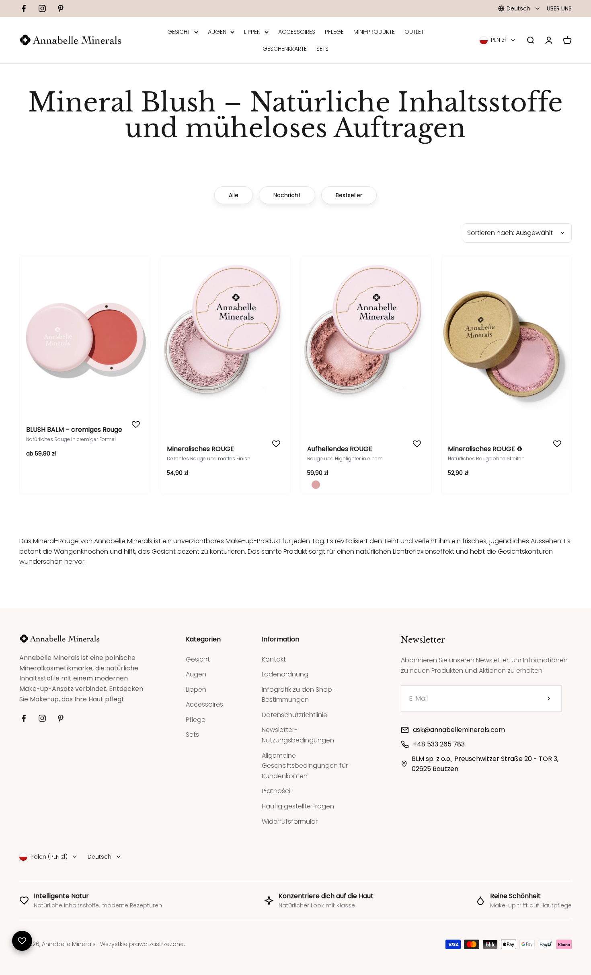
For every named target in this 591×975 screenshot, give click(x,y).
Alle (233, 195)
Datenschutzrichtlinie (294, 714)
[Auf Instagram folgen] (42, 8)
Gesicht (198, 659)
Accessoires (204, 704)
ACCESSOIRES (296, 32)
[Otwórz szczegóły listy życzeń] (22, 941)
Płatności (276, 791)
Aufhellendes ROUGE (339, 448)
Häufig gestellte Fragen (298, 806)
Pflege (195, 719)
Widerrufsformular (290, 821)
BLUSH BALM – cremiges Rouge (74, 429)
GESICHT (178, 32)
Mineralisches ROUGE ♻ (485, 448)
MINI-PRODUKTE (374, 32)
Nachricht (287, 195)
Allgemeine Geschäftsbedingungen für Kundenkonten (305, 766)
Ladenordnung (285, 674)
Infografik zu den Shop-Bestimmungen (298, 695)
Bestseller (349, 195)
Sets (192, 734)
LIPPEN (252, 32)
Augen (196, 674)
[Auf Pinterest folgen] (60, 8)
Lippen (196, 689)
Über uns (559, 8)
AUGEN (217, 32)
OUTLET (414, 32)
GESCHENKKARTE (285, 49)
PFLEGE (334, 32)
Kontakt (274, 659)
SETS (322, 49)
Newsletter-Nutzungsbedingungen (298, 735)
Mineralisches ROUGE (200, 448)
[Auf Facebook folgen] (23, 8)
